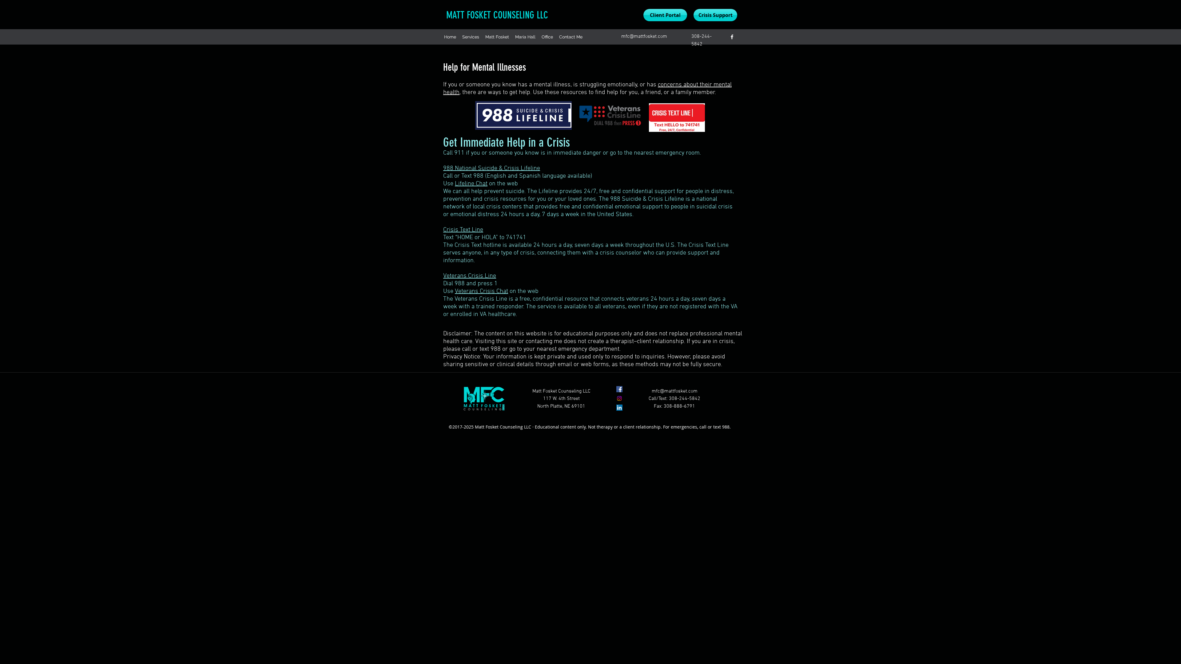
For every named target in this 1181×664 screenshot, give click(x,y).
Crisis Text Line (463, 230)
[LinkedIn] (619, 408)
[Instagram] (619, 398)
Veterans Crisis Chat (481, 291)
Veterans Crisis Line (469, 276)
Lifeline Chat (471, 184)
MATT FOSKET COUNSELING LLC (497, 15)
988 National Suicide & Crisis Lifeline (491, 168)
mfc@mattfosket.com (644, 37)
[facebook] (732, 37)
